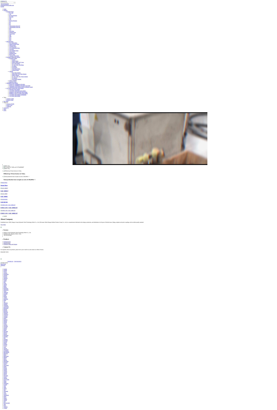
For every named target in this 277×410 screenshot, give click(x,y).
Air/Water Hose (12, 46)
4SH (10, 36)
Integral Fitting (15, 70)
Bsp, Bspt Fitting (16, 63)
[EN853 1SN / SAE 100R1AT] (8, 210)
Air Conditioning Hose (14, 48)
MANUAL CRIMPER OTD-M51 (17, 84)
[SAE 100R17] (4, 188)
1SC (10, 14)
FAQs (4, 110)
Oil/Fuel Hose (12, 45)
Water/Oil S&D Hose (14, 44)
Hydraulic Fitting (13, 58)
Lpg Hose (11, 49)
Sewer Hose (12, 33)
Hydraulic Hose (10, 11)
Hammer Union (12, 81)
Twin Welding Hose (13, 50)
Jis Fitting (14, 66)
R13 (10, 39)
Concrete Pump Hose (14, 55)
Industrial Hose (9, 41)
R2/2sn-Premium (13, 20)
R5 (10, 23)
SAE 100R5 (4, 196)
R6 (10, 24)
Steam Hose (12, 52)
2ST (10, 19)
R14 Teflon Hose (13, 42)
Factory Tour (9, 105)
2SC (10, 18)
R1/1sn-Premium (13, 15)
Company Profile (10, 104)
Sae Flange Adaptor (16, 79)
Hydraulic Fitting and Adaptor (13, 57)
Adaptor (11, 71)
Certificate (8, 106)
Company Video (10, 98)
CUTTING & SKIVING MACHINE (15, 88)
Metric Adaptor (15, 75)
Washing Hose (12, 32)
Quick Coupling (13, 80)
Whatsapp (3, 265)
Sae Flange (14, 67)
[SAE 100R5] (4, 193)
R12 (10, 37)
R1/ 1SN (11, 13)
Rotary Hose (12, 54)
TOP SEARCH (17, 261)
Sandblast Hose (12, 53)
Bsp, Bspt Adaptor (16, 72)
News (4, 109)
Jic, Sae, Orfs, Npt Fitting (18, 65)
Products (5, 10)
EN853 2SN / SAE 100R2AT (9, 208)
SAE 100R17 (4, 191)
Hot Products (4, 261)
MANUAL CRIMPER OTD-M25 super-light (19, 85)
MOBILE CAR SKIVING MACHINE (18, 92)
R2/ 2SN (11, 16)
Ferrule (13, 59)
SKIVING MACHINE (14, 89)
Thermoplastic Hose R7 (14, 26)
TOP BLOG (10, 261)
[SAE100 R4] (4, 199)
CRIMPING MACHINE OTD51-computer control (21, 87)
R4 (10, 22)
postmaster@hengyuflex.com (10, 236)
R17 (10, 29)
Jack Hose (11, 31)
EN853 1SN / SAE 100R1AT (9, 213)
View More (3, 224)
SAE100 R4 (4, 202)
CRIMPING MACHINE (12, 83)
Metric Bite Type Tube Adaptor (19, 74)
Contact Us (6, 107)
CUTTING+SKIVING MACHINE (17, 91)
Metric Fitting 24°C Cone (18, 62)
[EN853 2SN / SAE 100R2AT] (8, 205)
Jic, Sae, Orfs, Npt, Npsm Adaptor (20, 76)
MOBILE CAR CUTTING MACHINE (18, 93)
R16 (10, 28)
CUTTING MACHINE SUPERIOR (17, 94)
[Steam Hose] (4, 182)
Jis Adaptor (14, 78)
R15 (10, 40)
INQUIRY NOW (5, 252)
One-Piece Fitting (16, 68)
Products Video (9, 100)
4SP (10, 35)
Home (4, 9)
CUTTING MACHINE (14, 96)
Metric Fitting (15, 61)
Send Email (3, 264)
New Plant (5, 101)
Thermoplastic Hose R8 (14, 27)
